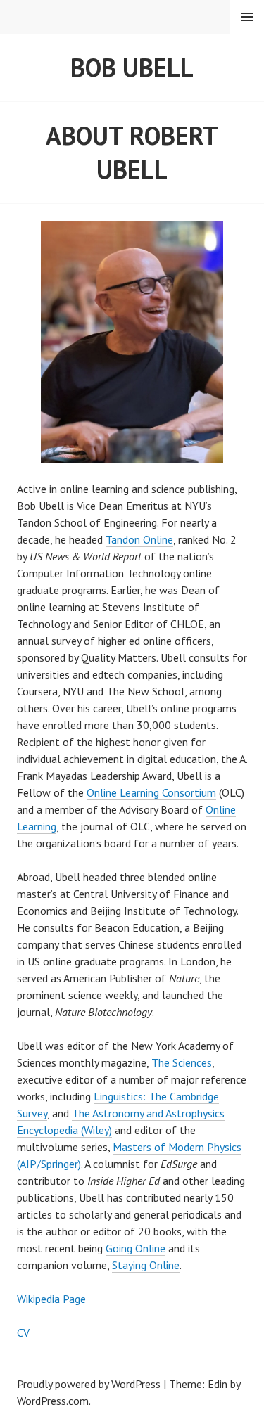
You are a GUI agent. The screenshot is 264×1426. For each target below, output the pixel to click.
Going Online (135, 1248)
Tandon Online (139, 539)
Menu (247, 17)
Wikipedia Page (51, 1299)
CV (23, 1332)
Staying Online (146, 1265)
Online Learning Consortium (151, 792)
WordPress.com (53, 1401)
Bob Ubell (132, 67)
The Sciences (181, 1062)
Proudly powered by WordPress (89, 1384)
